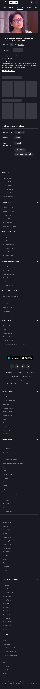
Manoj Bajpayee (7, 600)
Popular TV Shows (7, 392)
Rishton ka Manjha (8, 326)
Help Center (29, 373)
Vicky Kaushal (7, 608)
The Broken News (8, 549)
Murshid (5, 527)
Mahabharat (6, 398)
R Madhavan (6, 586)
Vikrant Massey (7, 589)
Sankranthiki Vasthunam (10, 460)
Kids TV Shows (7, 434)
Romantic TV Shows (8, 212)
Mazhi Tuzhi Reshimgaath (10, 297)
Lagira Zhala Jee (7, 304)
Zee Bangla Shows (8, 256)
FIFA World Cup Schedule (10, 656)
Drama (8, 60)
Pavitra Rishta (7, 278)
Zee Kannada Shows (9, 249)
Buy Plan (14, 2)
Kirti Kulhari (6, 619)
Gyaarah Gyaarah (8, 530)
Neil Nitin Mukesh (8, 615)
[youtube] (27, 367)
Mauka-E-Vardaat (8, 341)
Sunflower (6, 567)
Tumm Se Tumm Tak (9, 401)
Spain (4, 663)
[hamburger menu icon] (36, 2)
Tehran (5, 457)
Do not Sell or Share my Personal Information (19, 385)
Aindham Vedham (8, 545)
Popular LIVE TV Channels (9, 495)
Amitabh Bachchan (8, 622)
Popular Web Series (8, 517)
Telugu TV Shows (8, 190)
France (5, 659)
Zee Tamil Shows (8, 253)
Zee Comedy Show (8, 338)
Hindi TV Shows (7, 179)
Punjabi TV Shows (8, 197)
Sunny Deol (6, 611)
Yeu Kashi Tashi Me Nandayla (11, 301)
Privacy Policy (13, 377)
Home (4, 8)
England (5, 670)
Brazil (4, 674)
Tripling (5, 571)
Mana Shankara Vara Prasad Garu (13, 464)
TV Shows (20, 8)
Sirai (4, 471)
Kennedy (5, 453)
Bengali (15, 55)
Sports (11, 8)
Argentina (6, 667)
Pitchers (5, 575)
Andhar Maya (7, 538)
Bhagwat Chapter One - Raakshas (12, 446)
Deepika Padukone (8, 593)
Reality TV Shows (8, 223)
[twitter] (22, 367)
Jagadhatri (5, 44)
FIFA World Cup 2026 (9, 648)
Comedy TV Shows (8, 219)
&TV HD (5, 508)
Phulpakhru (6, 312)
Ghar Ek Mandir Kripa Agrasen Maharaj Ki (15, 345)
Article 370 (6, 479)
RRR (4, 490)
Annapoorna (6, 423)
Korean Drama (7, 431)
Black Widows (7, 552)
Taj (4, 564)
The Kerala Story (8, 475)
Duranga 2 (6, 556)
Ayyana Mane (7, 523)
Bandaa (5, 486)
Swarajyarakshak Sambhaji (10, 315)
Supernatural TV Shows (9, 227)
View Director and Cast (8, 70)
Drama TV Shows (8, 208)
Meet (4, 330)
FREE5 (36, 8)
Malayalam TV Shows (9, 194)
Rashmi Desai (7, 630)
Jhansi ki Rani (6, 405)
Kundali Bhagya (7, 412)
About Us (18, 373)
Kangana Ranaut (7, 626)
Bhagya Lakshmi (7, 334)
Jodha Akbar (6, 267)
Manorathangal (7, 534)
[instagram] (16, 367)
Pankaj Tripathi (7, 604)
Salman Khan (7, 597)
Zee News (6, 501)
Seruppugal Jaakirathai (9, 541)
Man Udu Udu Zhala (8, 308)
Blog (4, 641)
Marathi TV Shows (8, 182)
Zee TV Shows (7, 238)
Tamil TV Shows (7, 186)
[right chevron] (4, 88)
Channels (8, 373)
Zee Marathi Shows (8, 245)
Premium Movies (7, 440)
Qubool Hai (6, 282)
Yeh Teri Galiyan (7, 271)
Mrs (4, 468)
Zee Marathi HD (7, 512)
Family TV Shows (8, 216)
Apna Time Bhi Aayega (9, 275)
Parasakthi (6, 482)
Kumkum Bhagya (8, 409)
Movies (29, 8)
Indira (4, 427)
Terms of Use (25, 377)
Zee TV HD (6, 505)
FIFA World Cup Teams (9, 652)
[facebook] (11, 367)
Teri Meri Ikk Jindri (8, 286)
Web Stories (6, 645)
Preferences (19, 381)
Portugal (5, 678)
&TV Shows (6, 242)
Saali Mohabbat (7, 449)
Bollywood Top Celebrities (10, 580)
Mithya (5, 560)
